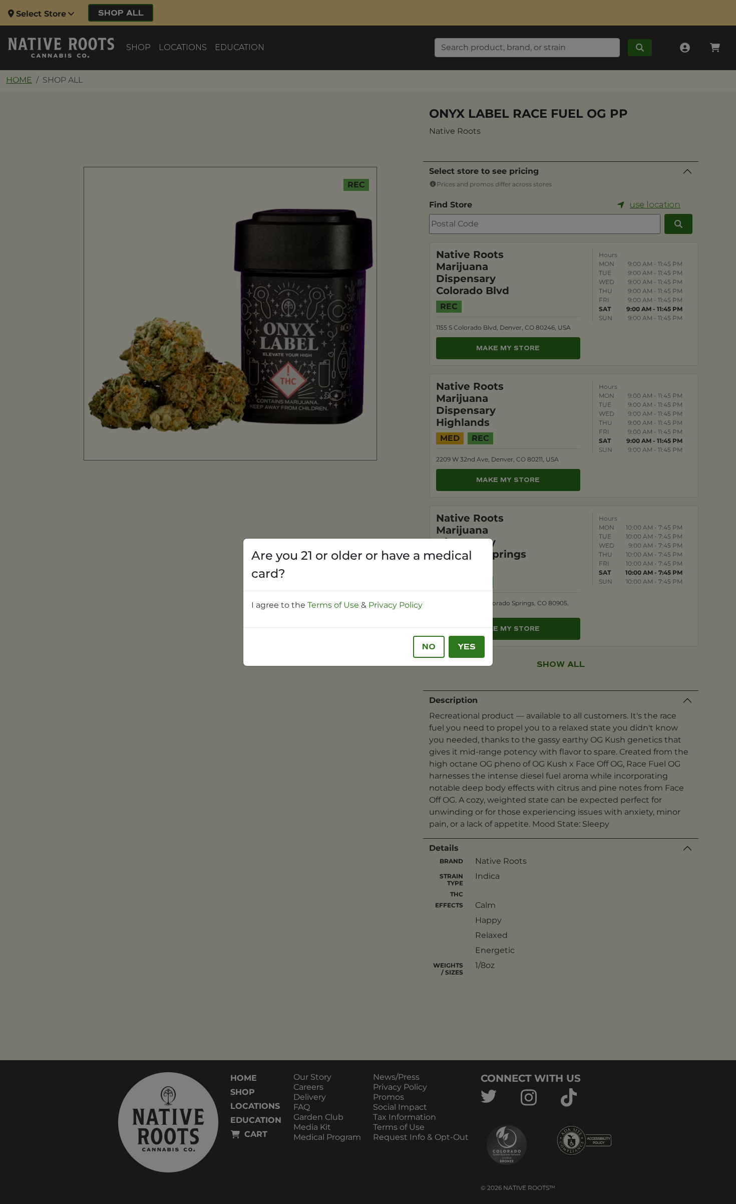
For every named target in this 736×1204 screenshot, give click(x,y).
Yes (467, 647)
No (429, 647)
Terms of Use (333, 605)
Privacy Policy (396, 605)
